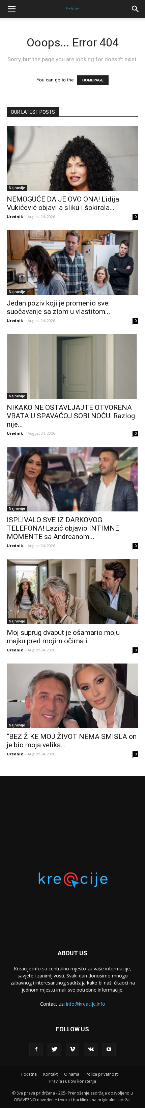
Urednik (15, 216)
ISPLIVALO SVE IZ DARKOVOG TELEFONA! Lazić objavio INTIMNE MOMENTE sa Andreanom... (63, 528)
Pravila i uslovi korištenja (72, 1081)
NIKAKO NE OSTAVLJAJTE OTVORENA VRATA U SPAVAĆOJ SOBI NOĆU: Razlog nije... (71, 415)
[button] (135, 9)
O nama (71, 1074)
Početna (29, 1074)
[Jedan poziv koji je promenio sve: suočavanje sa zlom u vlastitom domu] (72, 262)
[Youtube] (109, 1049)
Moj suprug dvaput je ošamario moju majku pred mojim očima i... (63, 637)
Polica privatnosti (102, 1074)
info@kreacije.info (85, 1004)
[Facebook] (36, 1049)
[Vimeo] (72, 1049)
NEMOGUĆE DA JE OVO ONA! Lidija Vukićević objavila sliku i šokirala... (63, 203)
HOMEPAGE (93, 80)
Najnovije (17, 187)
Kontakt (50, 1074)
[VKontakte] (90, 1049)
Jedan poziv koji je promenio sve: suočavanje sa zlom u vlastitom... (58, 307)
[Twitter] (54, 1049)
